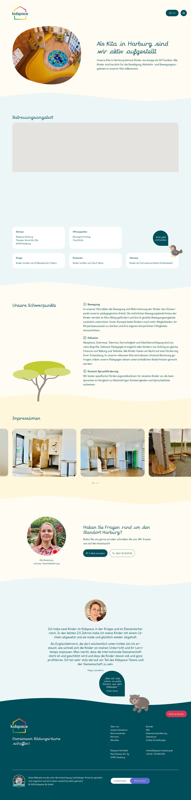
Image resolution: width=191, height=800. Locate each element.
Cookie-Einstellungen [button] (156, 740)
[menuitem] (170, 12)
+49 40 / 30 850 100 (155, 753)
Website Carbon (140, 781)
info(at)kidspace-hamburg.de (159, 750)
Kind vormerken (176, 713)
